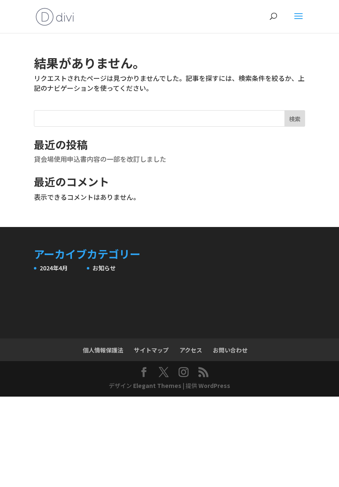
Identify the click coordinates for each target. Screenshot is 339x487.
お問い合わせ (230, 350)
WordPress (214, 385)
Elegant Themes (157, 385)
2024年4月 (54, 268)
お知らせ (104, 268)
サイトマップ (151, 350)
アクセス (190, 350)
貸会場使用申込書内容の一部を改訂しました (100, 159)
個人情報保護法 (103, 350)
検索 (295, 119)
